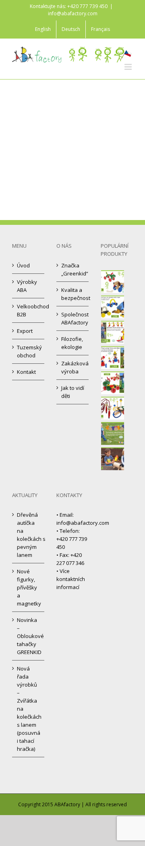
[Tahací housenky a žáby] (113, 433)
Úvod (23, 265)
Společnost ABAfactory (73, 318)
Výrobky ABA (27, 286)
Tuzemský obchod (28, 351)
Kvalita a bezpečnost (73, 294)
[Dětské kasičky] (113, 458)
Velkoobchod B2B (28, 310)
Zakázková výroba (73, 367)
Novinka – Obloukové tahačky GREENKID (28, 636)
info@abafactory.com (72, 13)
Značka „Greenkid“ (73, 269)
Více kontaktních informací (70, 579)
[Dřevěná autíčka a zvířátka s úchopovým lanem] (113, 307)
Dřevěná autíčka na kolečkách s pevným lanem (28, 535)
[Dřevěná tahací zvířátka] (113, 382)
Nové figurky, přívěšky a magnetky (28, 587)
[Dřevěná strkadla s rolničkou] (113, 357)
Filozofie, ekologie (72, 343)
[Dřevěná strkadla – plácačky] (113, 332)
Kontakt (26, 371)
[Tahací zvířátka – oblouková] (113, 281)
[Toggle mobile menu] (128, 67)
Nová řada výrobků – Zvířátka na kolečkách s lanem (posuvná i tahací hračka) (28, 708)
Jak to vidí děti (72, 392)
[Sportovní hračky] (113, 408)
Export (25, 330)
